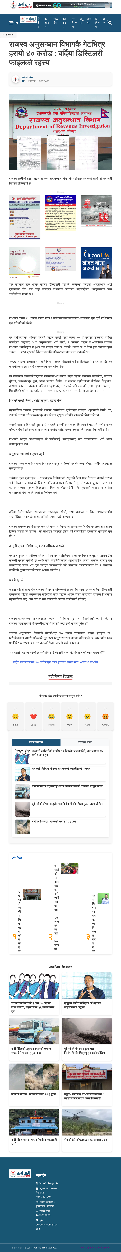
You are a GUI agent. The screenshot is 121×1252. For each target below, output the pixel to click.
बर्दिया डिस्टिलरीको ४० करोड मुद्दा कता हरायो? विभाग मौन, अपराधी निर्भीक (55, 662)
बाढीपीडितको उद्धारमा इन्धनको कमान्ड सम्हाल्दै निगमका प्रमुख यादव (67, 786)
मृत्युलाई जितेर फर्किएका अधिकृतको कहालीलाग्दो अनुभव (61, 768)
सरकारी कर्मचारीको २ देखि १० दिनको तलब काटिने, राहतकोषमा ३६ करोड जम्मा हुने (32, 1007)
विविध (96, 22)
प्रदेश (73, 22)
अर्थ (81, 20)
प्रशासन (47, 22)
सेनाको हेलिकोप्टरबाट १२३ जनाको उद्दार (85, 1140)
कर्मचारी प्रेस (27, 77)
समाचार (89, 20)
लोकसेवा (56, 20)
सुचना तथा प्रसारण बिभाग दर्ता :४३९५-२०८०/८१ (46, 1192)
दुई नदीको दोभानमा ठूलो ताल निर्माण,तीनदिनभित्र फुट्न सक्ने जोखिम (67, 804)
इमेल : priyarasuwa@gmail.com (47, 1224)
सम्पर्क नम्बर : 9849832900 (43, 1213)
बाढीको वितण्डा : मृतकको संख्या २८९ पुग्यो (54, 821)
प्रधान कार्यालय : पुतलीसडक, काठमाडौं (45, 1204)
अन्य (104, 20)
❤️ (33, 716)
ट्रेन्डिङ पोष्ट (85, 742)
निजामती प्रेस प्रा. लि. (48, 1183)
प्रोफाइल (64, 22)
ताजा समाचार (36, 742)
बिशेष (39, 22)
